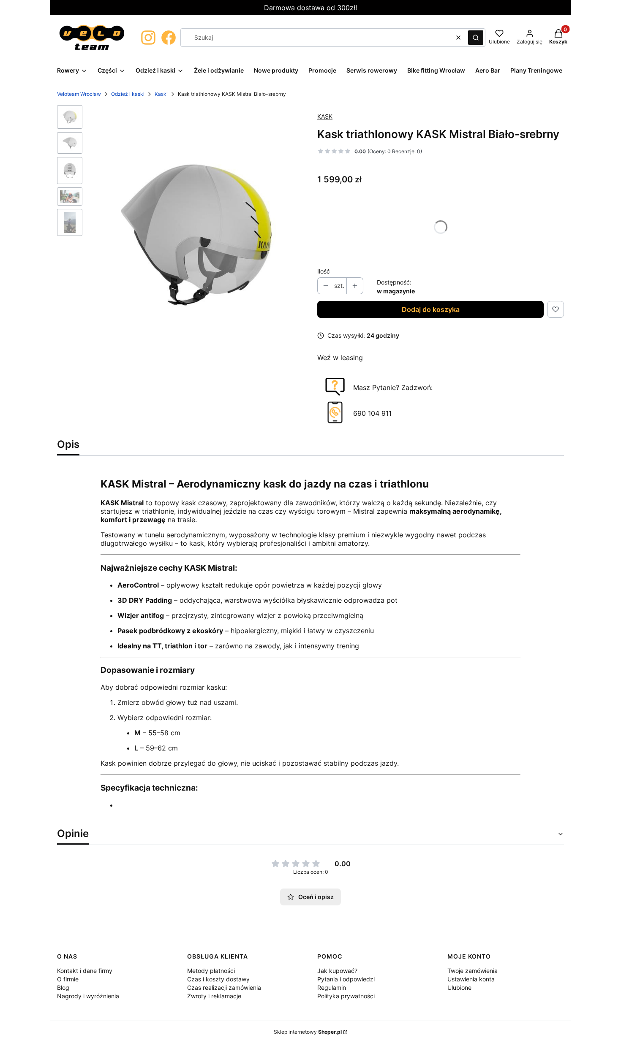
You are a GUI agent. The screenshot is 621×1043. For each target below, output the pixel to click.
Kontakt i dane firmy (84, 970)
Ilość (323, 271)
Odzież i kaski (127, 94)
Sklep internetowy (308, 1032)
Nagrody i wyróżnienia (88, 996)
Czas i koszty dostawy (218, 979)
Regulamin (331, 987)
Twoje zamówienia (472, 970)
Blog (63, 987)
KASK (324, 116)
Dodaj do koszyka (431, 309)
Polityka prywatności (346, 996)
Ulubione (459, 987)
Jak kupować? (337, 970)
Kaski (161, 94)
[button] (475, 37)
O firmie (68, 979)
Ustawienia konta (471, 979)
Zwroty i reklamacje (214, 996)
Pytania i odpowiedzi (346, 979)
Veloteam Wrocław (79, 94)
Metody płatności (211, 970)
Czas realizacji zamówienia (224, 987)
